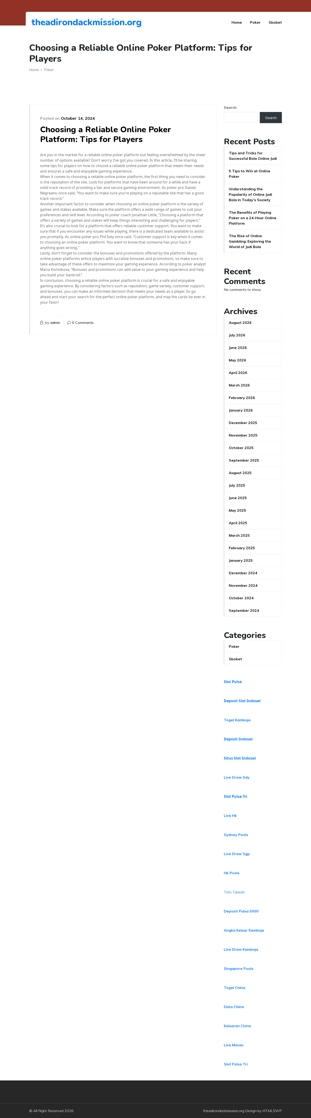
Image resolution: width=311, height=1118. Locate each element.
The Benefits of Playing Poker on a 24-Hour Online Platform (252, 218)
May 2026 (237, 360)
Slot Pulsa (233, 681)
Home (237, 22)
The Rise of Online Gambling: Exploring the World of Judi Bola (250, 241)
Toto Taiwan (234, 892)
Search (230, 107)
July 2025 (237, 485)
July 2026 (237, 335)
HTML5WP (272, 1110)
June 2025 (238, 497)
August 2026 (240, 322)
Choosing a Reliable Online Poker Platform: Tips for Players (105, 134)
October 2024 (241, 598)
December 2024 (243, 573)
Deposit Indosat (238, 739)
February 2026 (242, 397)
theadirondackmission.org (56, 22)
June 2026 (238, 347)
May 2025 (237, 510)
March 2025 (239, 535)
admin (55, 322)
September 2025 (244, 460)
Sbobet (275, 22)
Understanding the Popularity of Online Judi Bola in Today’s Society (250, 194)
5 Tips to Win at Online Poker (249, 174)
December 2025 (243, 422)
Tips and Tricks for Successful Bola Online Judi (253, 156)
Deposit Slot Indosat (242, 700)
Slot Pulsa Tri (235, 796)
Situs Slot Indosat (240, 758)
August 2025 (240, 472)
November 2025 (243, 435)
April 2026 (238, 372)
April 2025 (238, 523)
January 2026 (241, 410)
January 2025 (241, 560)
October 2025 (241, 447)
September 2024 (244, 610)
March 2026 (239, 385)
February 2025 (242, 548)
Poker (255, 22)
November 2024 (243, 585)
